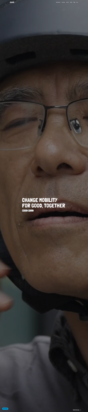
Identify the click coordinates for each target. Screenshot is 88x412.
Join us (67, 2)
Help (74, 2)
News (71, 2)
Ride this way (76, 410)
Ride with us (58, 2)
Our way (63, 2)
